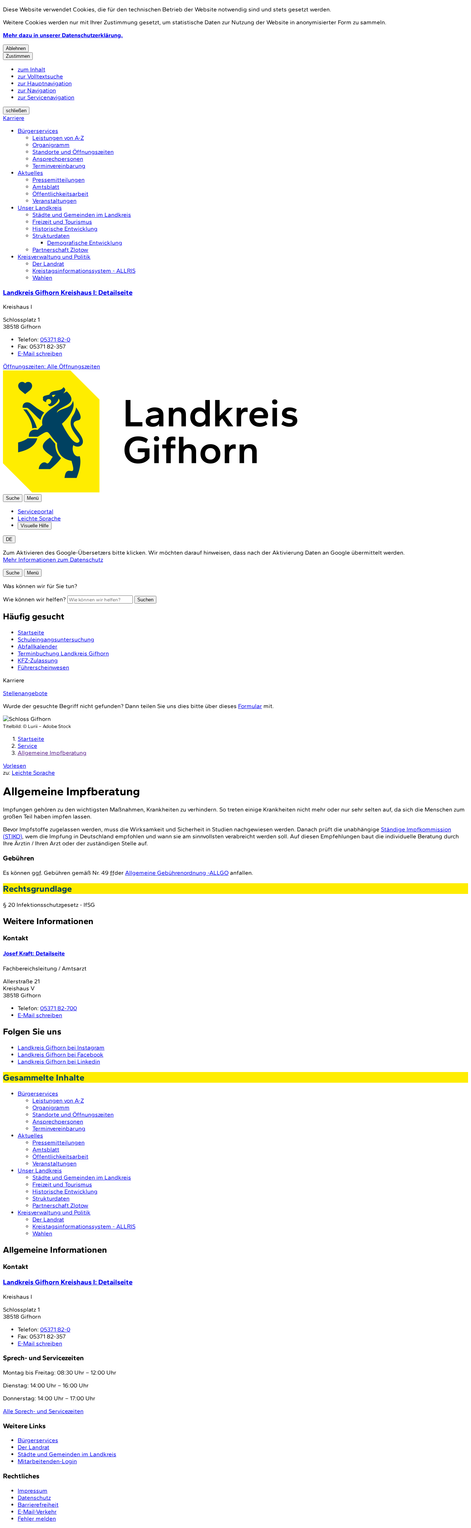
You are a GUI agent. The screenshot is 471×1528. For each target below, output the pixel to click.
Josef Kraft (34, 953)
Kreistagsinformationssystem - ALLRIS (83, 270)
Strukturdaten (51, 235)
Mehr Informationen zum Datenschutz (53, 559)
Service (27, 745)
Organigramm (51, 144)
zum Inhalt (31, 69)
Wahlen (42, 277)
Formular (250, 706)
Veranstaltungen (54, 200)
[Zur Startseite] (150, 490)
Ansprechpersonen (57, 158)
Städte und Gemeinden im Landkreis (81, 214)
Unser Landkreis (40, 207)
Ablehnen (16, 48)
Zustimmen (18, 56)
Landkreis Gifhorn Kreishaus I (67, 292)
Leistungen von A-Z (58, 137)
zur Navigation (37, 90)
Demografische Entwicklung (84, 242)
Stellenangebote (25, 693)
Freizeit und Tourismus (62, 221)
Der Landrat (48, 263)
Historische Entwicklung (65, 228)
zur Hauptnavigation (45, 83)
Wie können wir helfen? (34, 599)
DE (9, 539)
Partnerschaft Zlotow (60, 249)
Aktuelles (30, 172)
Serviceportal (35, 511)
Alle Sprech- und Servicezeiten (43, 1411)
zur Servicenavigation (46, 97)
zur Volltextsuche (40, 76)
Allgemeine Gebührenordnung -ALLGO (177, 872)
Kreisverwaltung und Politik (54, 256)
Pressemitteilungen (58, 179)
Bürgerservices (38, 130)
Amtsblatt (45, 186)
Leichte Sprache (39, 518)
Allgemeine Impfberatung (52, 752)
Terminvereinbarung (58, 165)
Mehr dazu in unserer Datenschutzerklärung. (63, 35)
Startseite (31, 738)
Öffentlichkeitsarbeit (60, 193)
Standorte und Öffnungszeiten (73, 151)
